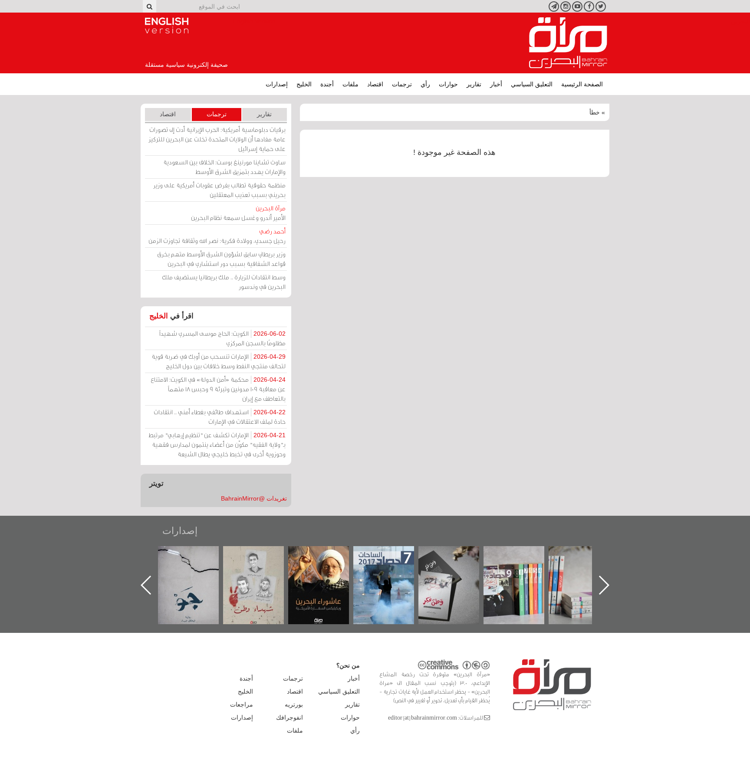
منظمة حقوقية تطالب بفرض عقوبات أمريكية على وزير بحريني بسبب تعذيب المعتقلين (219, 189)
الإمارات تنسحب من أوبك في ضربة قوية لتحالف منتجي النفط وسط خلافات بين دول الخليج (218, 361)
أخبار (496, 84)
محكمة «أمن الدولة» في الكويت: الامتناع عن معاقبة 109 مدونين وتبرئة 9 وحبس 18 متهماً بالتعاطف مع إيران (218, 389)
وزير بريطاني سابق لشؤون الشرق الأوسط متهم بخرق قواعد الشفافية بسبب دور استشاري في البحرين (221, 258)
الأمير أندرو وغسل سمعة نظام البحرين (238, 212)
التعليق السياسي (532, 84)
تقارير (474, 84)
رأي (425, 84)
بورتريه (294, 704)
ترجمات (402, 84)
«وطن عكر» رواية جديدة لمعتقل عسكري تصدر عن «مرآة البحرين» (519, 571)
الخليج (304, 84)
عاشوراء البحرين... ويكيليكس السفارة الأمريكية (388, 566)
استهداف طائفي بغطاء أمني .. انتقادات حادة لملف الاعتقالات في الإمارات (220, 416)
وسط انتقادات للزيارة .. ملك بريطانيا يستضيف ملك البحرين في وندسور (224, 281)
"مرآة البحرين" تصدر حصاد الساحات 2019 (584, 566)
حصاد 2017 (454, 555)
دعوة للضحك (193, 555)
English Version (166, 25)
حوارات (448, 84)
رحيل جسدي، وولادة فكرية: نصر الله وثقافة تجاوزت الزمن (217, 235)
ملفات (350, 84)
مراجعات (241, 704)
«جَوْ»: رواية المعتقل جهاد (258, 561)
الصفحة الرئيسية (582, 84)
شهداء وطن (323, 555)
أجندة (327, 84)
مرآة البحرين (568, 43)
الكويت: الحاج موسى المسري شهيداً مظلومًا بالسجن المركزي (222, 338)
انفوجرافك (289, 717)
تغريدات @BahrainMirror (254, 498)
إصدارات (277, 84)
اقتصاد (375, 84)
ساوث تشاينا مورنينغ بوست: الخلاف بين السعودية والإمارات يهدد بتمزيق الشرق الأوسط (224, 166)
